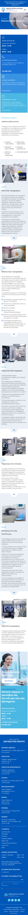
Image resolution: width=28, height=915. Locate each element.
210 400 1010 (6, 71)
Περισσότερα (6, 91)
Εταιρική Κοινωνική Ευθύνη (9, 843)
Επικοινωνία (5, 845)
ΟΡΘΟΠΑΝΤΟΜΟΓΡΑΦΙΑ (21, 152)
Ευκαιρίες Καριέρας (7, 838)
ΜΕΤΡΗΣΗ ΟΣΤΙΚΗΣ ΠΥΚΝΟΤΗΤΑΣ (9, 153)
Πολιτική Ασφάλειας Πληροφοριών (11, 909)
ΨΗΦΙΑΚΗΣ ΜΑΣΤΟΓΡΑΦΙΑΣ (9, 148)
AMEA (3, 847)
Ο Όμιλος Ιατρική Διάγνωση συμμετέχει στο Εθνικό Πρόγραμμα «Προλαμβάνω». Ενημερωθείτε (15, 3)
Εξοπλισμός (5, 834)
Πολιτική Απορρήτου (14, 911)
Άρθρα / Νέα (5, 841)
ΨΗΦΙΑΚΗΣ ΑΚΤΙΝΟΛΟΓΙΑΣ (21, 148)
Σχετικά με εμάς (6, 831)
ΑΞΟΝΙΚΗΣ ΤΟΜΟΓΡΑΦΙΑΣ (9, 143)
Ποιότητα (4, 836)
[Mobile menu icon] (24, 9)
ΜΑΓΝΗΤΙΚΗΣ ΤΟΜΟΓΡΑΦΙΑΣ (21, 143)
